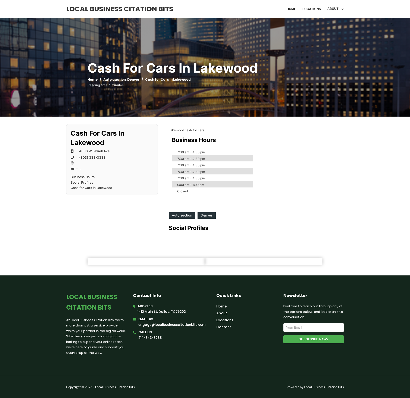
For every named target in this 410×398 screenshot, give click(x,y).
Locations (311, 9)
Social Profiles (82, 182)
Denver (133, 79)
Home (291, 9)
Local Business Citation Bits (119, 9)
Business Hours (83, 177)
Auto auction (114, 79)
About (221, 313)
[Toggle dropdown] (342, 9)
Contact (223, 327)
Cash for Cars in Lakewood (91, 188)
